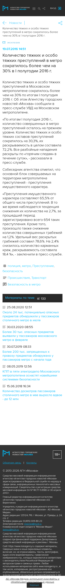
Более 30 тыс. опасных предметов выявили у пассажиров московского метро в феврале (30, 336)
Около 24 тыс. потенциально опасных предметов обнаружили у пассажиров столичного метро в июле (31, 316)
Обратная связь (12, 462)
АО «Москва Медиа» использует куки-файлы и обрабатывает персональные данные (32, 580)
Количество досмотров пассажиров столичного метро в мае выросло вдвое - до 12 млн (32, 395)
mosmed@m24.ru (33, 524)
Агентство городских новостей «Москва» (16, 8)
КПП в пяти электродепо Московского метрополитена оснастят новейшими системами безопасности (31, 375)
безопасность (13, 271)
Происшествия (19, 278)
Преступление (43, 266)
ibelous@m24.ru (11, 529)
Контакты (31, 462)
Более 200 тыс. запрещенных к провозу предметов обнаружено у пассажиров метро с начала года (28, 356)
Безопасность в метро (24, 284)
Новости (15, 23)
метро (26, 266)
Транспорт (38, 278)
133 (43, 299)
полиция (14, 266)
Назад (6, 23)
